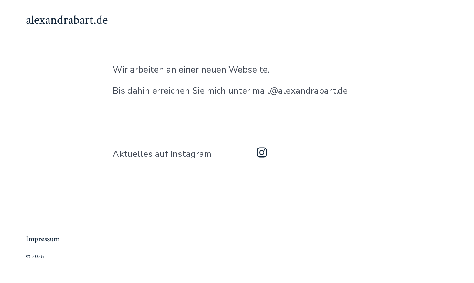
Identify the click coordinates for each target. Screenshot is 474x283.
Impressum (43, 239)
